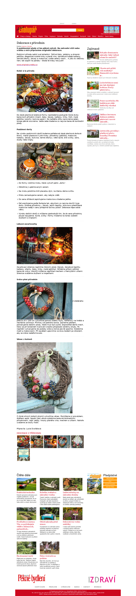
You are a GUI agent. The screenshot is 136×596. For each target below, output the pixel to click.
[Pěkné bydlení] (32, 578)
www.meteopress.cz (114, 34)
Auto (89, 36)
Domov (74, 23)
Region (40, 36)
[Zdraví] (102, 578)
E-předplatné (65, 587)
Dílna (46, 36)
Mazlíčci (100, 36)
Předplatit (110, 478)
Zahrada (60, 36)
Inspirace (53, 36)
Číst (110, 481)
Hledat (80, 30)
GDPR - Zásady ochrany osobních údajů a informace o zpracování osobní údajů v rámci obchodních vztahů (68, 594)
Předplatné (53, 587)
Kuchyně (83, 36)
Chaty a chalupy (25, 36)
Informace (97, 587)
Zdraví (62, 23)
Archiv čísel (110, 487)
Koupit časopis (110, 484)
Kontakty (87, 587)
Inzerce (77, 587)
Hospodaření (74, 36)
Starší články (109, 36)
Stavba (34, 36)
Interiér (66, 36)
